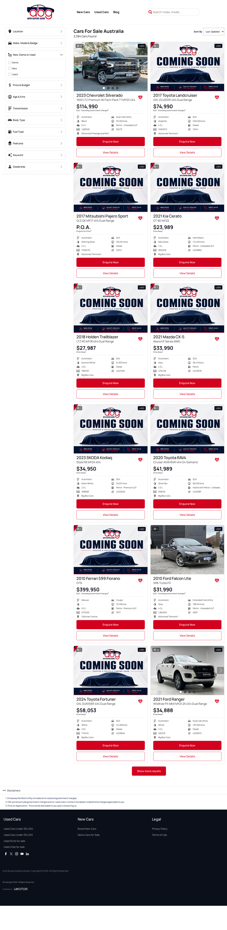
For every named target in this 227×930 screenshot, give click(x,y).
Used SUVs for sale (14, 841)
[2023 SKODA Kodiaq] (111, 429)
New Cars (83, 12)
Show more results (149, 771)
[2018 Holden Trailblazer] (111, 308)
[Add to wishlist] (140, 97)
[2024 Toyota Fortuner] (111, 670)
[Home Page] (40, 12)
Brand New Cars (87, 828)
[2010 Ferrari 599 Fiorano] (111, 549)
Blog (116, 12)
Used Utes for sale (14, 847)
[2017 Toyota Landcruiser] (187, 66)
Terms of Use (159, 834)
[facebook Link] (6, 854)
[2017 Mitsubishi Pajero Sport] (111, 187)
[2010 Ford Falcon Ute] (187, 549)
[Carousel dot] (103, 88)
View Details (110, 152)
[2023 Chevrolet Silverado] (111, 66)
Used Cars (101, 12)
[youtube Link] (22, 854)
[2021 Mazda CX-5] (187, 308)
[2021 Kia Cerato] (187, 187)
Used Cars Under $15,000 (18, 834)
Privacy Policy (159, 828)
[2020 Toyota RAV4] (187, 429)
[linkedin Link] (27, 854)
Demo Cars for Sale (89, 834)
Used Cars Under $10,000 (18, 828)
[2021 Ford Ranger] (187, 670)
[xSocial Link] (11, 854)
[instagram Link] (16, 854)
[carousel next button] (144, 66)
